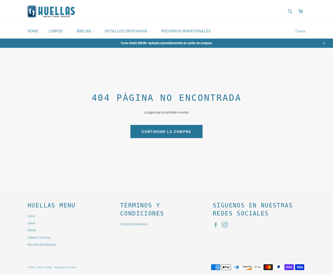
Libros (56, 31)
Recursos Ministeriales (186, 31)
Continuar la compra (166, 131)
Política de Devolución (133, 224)
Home (33, 31)
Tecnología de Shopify (65, 267)
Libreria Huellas (44, 267)
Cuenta (300, 31)
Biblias (84, 31)
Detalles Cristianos (126, 31)
